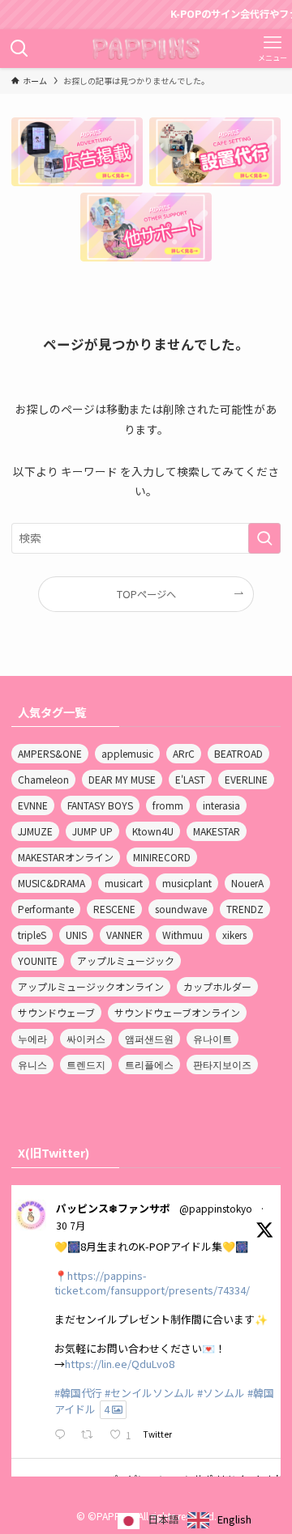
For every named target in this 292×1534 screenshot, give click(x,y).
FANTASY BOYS (100, 805)
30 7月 (70, 1225)
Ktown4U (153, 831)
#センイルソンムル (150, 1392)
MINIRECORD (162, 857)
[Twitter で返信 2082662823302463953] (63, 1436)
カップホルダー (217, 986)
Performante (46, 909)
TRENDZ (245, 909)
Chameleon (43, 779)
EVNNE (33, 805)
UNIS (76, 934)
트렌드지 (86, 1064)
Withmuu (182, 934)
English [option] (234, 1519)
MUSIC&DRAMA (51, 883)
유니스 (32, 1064)
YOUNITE (38, 960)
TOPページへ (146, 594)
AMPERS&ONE (50, 753)
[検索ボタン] (19, 48)
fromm (167, 805)
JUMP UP (92, 831)
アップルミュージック (125, 960)
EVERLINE (246, 779)
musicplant (187, 883)
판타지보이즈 (222, 1064)
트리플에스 (149, 1064)
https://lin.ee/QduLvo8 (119, 1363)
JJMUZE (35, 831)
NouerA (247, 883)
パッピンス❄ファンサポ (113, 1208)
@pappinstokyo (215, 1208)
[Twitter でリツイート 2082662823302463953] (91, 1436)
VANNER (124, 934)
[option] (219, 1520)
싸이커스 (86, 1038)
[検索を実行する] (264, 538)
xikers (234, 934)
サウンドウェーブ (56, 1012)
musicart (124, 883)
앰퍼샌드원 (149, 1038)
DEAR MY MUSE (122, 779)
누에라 (32, 1038)
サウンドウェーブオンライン (177, 1012)
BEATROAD (238, 753)
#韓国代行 (78, 1392)
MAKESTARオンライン (66, 857)
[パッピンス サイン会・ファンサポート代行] (146, 48)
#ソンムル (221, 1392)
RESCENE (114, 909)
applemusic (127, 753)
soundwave (181, 909)
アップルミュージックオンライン (91, 986)
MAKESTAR (216, 831)
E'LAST (190, 779)
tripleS (32, 934)
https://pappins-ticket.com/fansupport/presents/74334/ (152, 1283)
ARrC (184, 753)
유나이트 (212, 1038)
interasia (221, 805)
